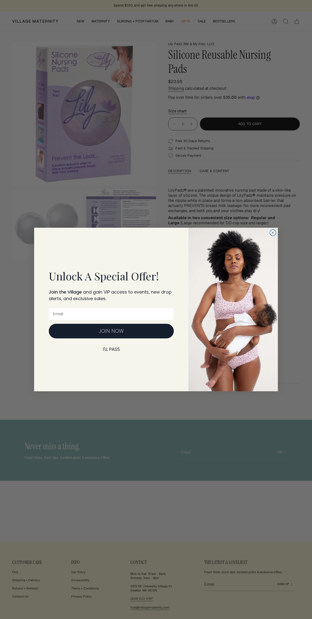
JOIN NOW (111, 330)
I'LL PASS (111, 349)
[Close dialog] (273, 233)
